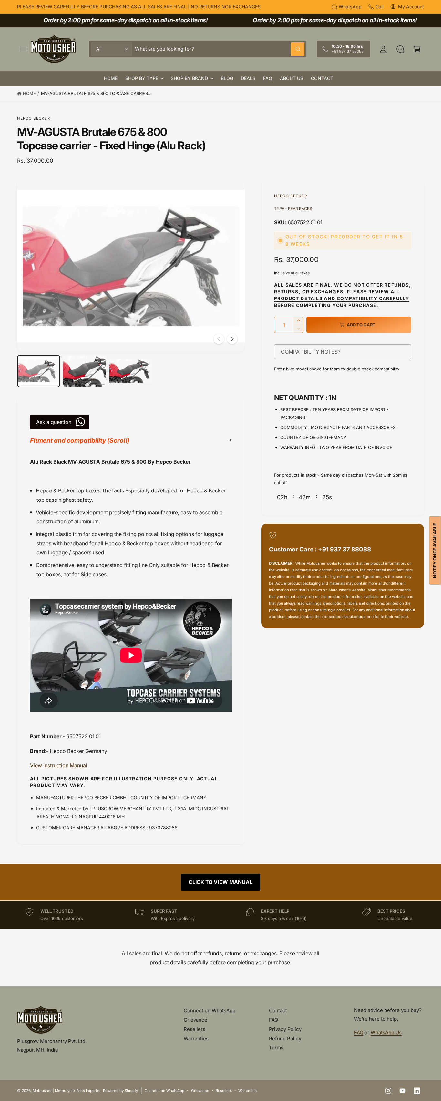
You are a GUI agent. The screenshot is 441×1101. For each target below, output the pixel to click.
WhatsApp (350, 6)
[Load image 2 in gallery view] (84, 371)
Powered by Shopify (120, 1090)
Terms (276, 1048)
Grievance (195, 1020)
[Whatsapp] (400, 49)
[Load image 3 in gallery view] (130, 371)
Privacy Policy (285, 1029)
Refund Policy (285, 1038)
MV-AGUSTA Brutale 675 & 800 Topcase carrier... (96, 93)
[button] (22, 49)
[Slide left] (219, 339)
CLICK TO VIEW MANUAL (220, 882)
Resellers (194, 1029)
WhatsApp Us (386, 1032)
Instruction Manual (58, 765)
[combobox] (219, 49)
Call (379, 6)
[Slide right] (232, 339)
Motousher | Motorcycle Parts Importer (66, 1090)
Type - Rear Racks (293, 208)
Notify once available (434, 550)
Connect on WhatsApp (209, 1010)
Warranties (196, 1038)
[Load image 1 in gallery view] (38, 371)
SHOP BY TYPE (141, 78)
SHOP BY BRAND (189, 78)
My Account (411, 6)
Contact (278, 1010)
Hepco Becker (33, 118)
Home (29, 93)
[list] (220, 915)
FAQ (273, 1020)
